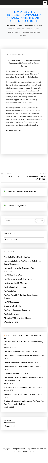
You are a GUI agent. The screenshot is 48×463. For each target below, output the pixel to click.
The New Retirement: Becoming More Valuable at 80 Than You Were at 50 (24, 378)
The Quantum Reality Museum (15, 283)
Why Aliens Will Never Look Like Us (17, 318)
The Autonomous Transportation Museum (20, 355)
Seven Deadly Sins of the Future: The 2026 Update (23, 387)
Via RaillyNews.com (13, 130)
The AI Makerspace (11, 302)
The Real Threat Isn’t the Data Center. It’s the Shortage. (21, 296)
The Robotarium (10, 291)
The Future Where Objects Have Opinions (20, 366)
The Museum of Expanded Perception (18, 279)
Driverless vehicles (16, 54)
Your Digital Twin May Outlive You (17, 257)
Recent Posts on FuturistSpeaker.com (24, 336)
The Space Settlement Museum (15, 362)
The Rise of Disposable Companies (17, 310)
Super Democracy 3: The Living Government (20, 394)
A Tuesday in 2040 (11, 322)
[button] (45, 3)
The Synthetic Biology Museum (15, 287)
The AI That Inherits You (13, 275)
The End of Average (11, 314)
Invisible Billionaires (11, 373)
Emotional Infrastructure (13, 306)
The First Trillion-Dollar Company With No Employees (20, 269)
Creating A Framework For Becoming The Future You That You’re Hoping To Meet (24, 402)
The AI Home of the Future (14, 351)
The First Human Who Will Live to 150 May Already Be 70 (23, 342)
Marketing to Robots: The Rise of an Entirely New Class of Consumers (23, 262)
